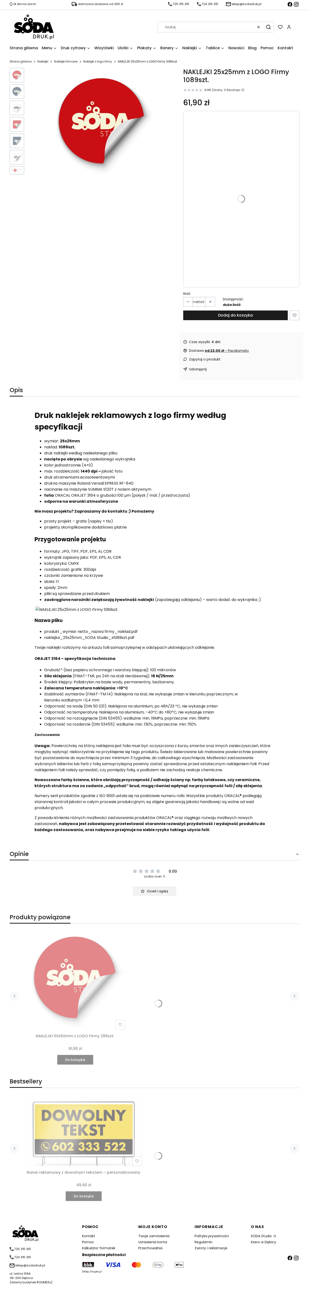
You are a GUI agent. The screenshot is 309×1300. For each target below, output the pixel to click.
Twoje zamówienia (153, 1236)
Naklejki (42, 61)
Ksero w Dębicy (263, 1242)
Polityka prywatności (212, 1236)
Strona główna (21, 61)
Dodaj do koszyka (235, 315)
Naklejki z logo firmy (97, 61)
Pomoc (88, 1242)
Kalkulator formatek (98, 1248)
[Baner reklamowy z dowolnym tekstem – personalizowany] (83, 1132)
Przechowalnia (150, 1248)
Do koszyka (75, 1059)
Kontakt (88, 1236)
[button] (268, 27)
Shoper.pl (96, 1271)
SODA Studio (262, 1236)
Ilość (187, 293)
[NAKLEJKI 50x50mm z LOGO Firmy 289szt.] (75, 980)
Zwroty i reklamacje (211, 1248)
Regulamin (203, 1242)
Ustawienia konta (152, 1242)
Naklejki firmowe (65, 61)
